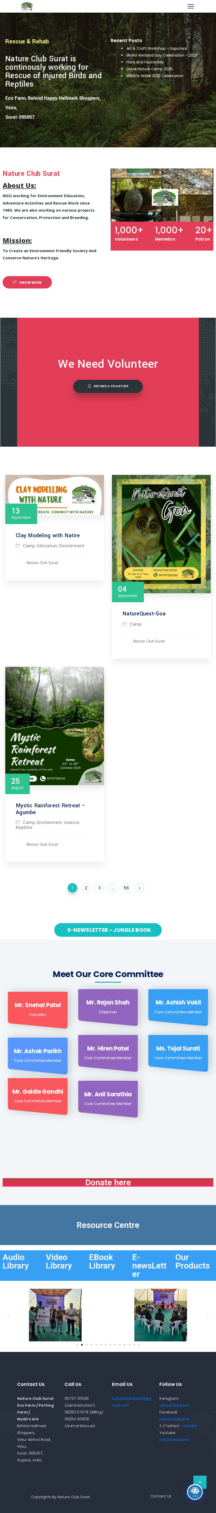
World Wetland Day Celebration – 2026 (162, 55)
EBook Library (102, 1261)
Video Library (59, 1261)
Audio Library (16, 1261)
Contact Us (160, 1496)
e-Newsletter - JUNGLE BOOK (108, 930)
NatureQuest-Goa (143, 614)
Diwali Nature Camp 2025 (149, 69)
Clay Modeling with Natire (48, 535)
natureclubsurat (174, 1405)
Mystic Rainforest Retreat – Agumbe (50, 809)
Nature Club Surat (42, 563)
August (17, 783)
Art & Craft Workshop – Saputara (156, 48)
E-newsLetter (149, 1265)
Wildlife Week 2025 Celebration (154, 75)
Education (47, 546)
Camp (29, 546)
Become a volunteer (111, 386)
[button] (77, 1345)
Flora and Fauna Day (145, 62)
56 (126, 888)
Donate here (108, 1182)
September (21, 513)
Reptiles (24, 827)
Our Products (192, 1261)
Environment (72, 546)
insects (71, 822)
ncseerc (189, 1426)
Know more (30, 282)
